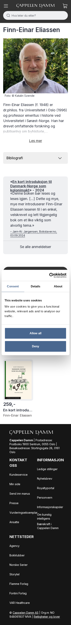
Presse (14, 503)
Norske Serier (18, 564)
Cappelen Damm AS (25, 612)
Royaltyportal (45, 488)
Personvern (44, 497)
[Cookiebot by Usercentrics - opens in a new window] (50, 275)
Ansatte (14, 522)
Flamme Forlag (18, 583)
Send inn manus (19, 493)
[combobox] (35, 15)
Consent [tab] (13, 286)
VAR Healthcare (19, 602)
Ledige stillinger (47, 469)
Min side (14, 484)
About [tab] (58, 286)
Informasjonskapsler (50, 507)
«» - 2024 (31, 186)
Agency (14, 545)
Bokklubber (17, 555)
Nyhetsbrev (44, 478)
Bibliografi (14, 158)
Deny (35, 346)
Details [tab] (35, 286)
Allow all (36, 333)
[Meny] (6, 6)
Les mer (35, 141)
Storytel (14, 574)
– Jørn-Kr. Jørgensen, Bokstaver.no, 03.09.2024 (33, 233)
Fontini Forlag (18, 593)
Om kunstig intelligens (44, 516)
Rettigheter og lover (47, 616)
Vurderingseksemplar (23, 512)
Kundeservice (18, 474)
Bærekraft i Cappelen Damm (48, 526)
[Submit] (7, 15)
